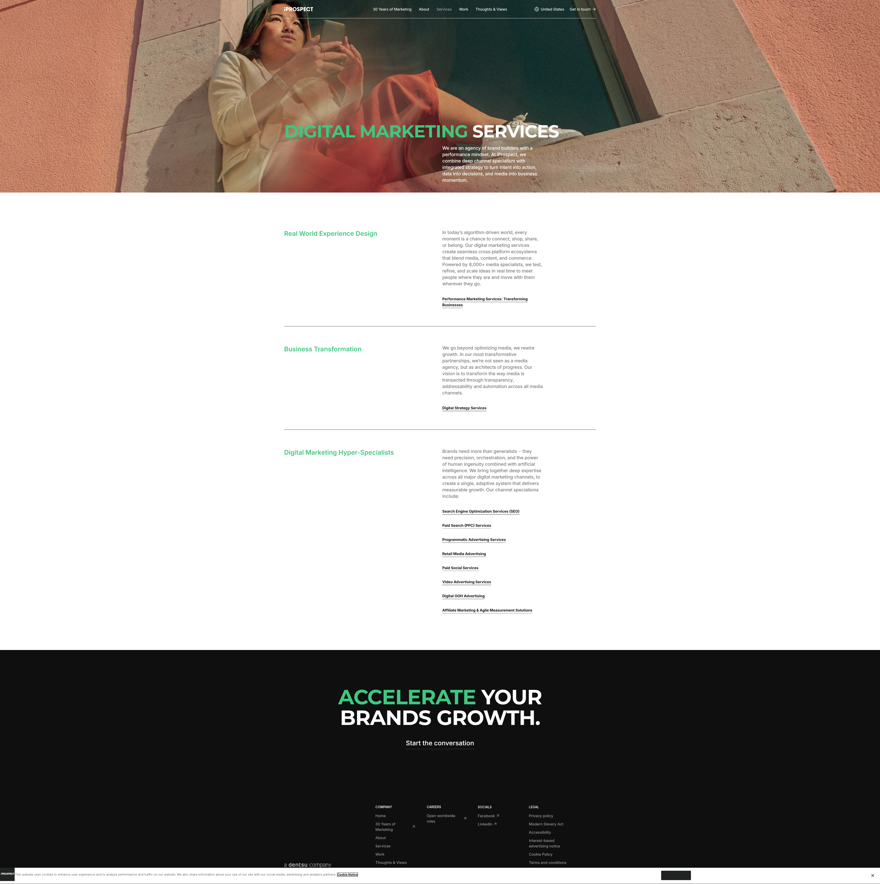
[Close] (873, 875)
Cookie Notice (347, 874)
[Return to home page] (298, 9)
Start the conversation (440, 743)
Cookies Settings (676, 875)
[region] (440, 876)
